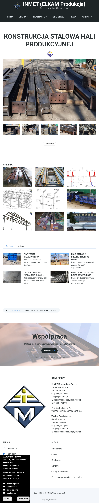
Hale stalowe (49, 144)
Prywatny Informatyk (49, 500)
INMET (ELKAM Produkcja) (54, 4)
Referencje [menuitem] (58, 16)
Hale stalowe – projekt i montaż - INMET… (80, 257)
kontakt (48, 350)
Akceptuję (23, 499)
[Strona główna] (17, 5)
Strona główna (6, 310)
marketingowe (13, 483)
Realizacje (16, 310)
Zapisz (7, 499)
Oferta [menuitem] (22, 16)
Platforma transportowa (31, 255)
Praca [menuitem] (73, 16)
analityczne (12, 486)
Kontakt (54, 465)
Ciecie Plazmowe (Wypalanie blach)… (34, 273)
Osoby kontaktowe (59, 471)
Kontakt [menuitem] (86, 16)
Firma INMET (57, 448)
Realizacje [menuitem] (39, 16)
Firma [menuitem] (10, 16)
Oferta (54, 454)
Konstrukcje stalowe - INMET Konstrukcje (83, 273)
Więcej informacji (11, 478)
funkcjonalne (12, 489)
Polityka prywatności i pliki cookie (66, 477)
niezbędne (11, 493)
